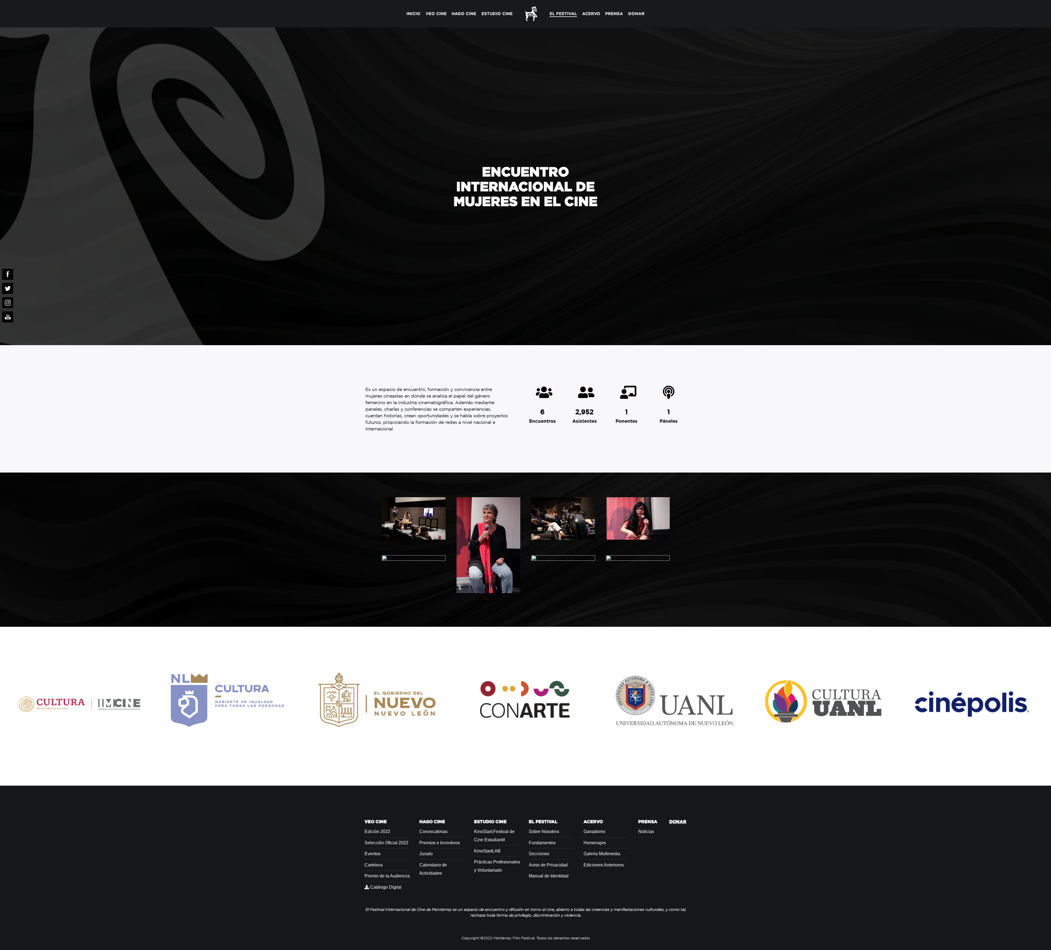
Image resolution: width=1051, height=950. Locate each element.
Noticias (646, 831)
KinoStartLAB (487, 851)
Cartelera (374, 865)
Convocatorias (433, 831)
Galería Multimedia (602, 853)
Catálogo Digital (385, 887)
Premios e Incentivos (439, 842)
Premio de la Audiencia (387, 876)
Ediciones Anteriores (604, 865)
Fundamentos (542, 842)
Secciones (539, 853)
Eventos (372, 853)
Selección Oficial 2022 (386, 842)
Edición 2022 (377, 831)
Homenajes (595, 842)
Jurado (426, 853)
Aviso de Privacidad (548, 865)
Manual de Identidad (548, 876)
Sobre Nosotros (544, 831)
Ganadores (594, 831)
